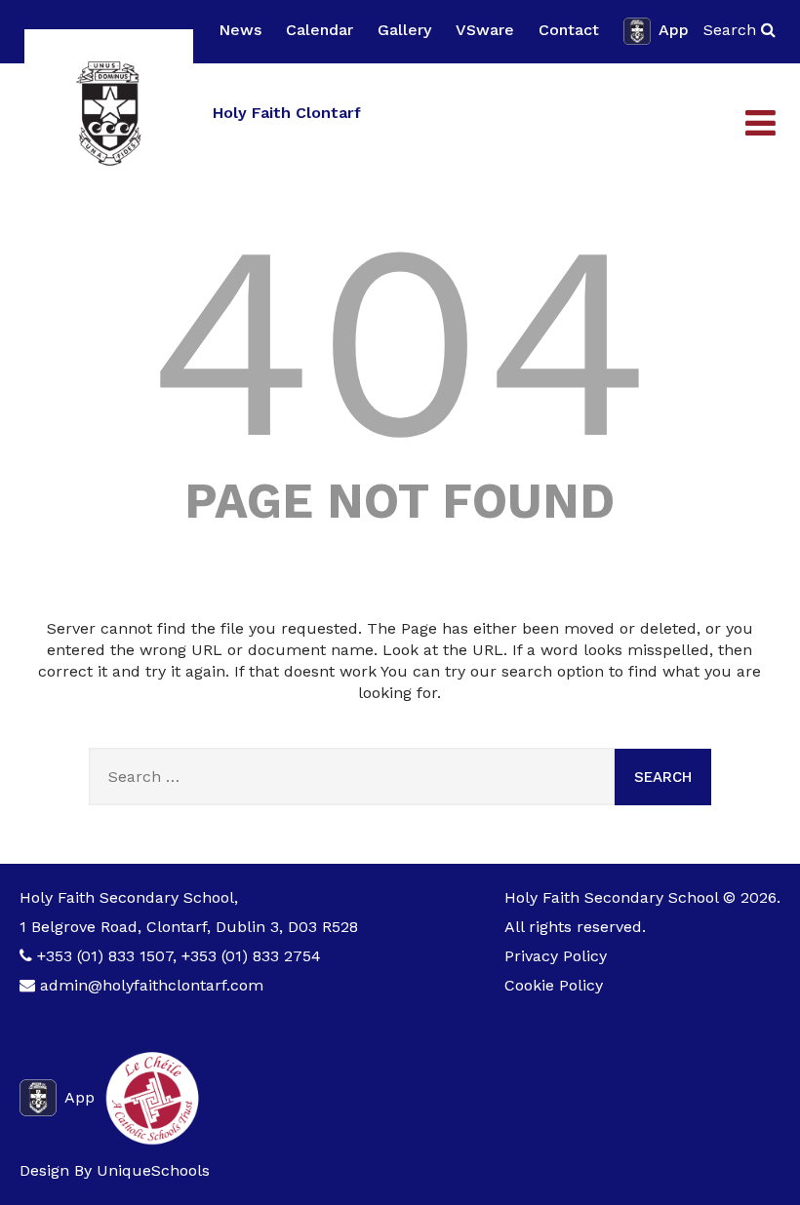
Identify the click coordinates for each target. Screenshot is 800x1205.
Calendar (319, 29)
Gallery (404, 29)
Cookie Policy (553, 985)
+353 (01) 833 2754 (251, 956)
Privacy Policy (555, 956)
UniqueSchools (153, 1170)
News (240, 29)
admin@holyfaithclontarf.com (151, 985)
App (674, 29)
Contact (569, 29)
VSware (485, 29)
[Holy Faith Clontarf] (108, 113)
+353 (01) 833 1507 (105, 956)
